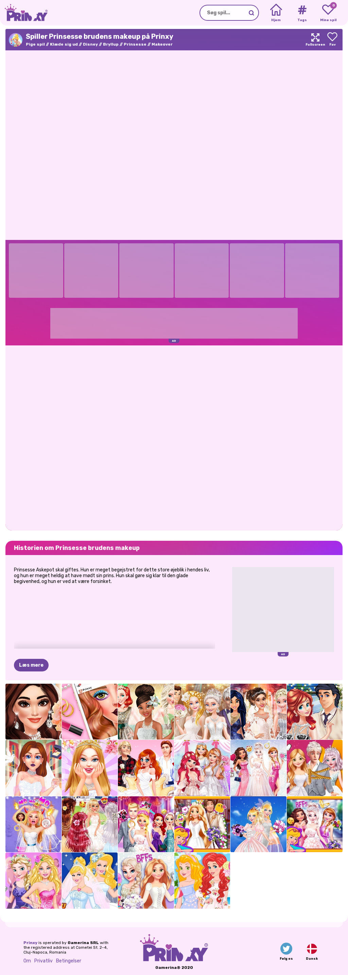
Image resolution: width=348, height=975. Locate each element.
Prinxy (30, 942)
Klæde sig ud (64, 44)
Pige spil (35, 44)
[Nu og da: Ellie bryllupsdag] (258, 824)
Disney (90, 44)
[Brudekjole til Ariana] (258, 712)
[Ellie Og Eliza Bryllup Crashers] (33, 880)
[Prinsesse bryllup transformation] (202, 768)
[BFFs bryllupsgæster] (202, 880)
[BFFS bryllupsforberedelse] (146, 880)
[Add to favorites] (332, 39)
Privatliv (43, 961)
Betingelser (68, 961)
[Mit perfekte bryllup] (90, 768)
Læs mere (31, 665)
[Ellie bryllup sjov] (146, 824)
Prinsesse (135, 44)
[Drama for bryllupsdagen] (315, 768)
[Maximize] (315, 39)
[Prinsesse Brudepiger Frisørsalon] (90, 824)
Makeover (162, 44)
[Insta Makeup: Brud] (90, 712)
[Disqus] (174, 437)
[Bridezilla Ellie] (33, 824)
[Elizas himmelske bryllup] (258, 768)
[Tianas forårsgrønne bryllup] (146, 712)
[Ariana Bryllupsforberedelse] (33, 712)
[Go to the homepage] (24, 13)
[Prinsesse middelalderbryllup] (202, 824)
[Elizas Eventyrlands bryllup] (315, 824)
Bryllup (111, 44)
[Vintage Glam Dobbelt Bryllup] (315, 712)
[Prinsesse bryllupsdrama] (146, 768)
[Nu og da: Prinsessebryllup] (90, 880)
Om (27, 961)
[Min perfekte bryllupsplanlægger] (33, 768)
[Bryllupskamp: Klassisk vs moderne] (202, 712)
